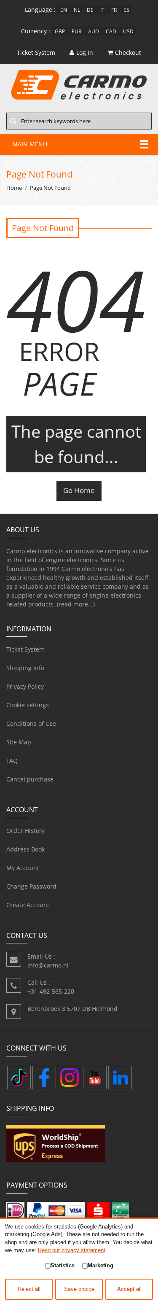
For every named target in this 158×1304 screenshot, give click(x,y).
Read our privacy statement (71, 1250)
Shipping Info (25, 668)
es (126, 9)
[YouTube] (95, 1077)
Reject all (29, 1289)
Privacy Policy (25, 686)
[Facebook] (44, 1077)
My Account (22, 868)
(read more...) (76, 604)
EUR (76, 31)
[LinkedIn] (120, 1077)
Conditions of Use (31, 723)
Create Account (27, 905)
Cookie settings (27, 705)
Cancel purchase (30, 779)
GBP (60, 31)
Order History (25, 831)
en (63, 9)
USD (128, 31)
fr (114, 9)
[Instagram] (69, 1077)
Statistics (63, 1265)
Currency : (35, 31)
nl (77, 9)
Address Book (25, 849)
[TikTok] (19, 1077)
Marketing (100, 1265)
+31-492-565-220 (50, 991)
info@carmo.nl (48, 965)
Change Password (31, 886)
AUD (93, 31)
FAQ (12, 761)
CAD (111, 31)
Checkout (128, 52)
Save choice (79, 1289)
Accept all (129, 1289)
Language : (40, 9)
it (102, 9)
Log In (84, 52)
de (90, 9)
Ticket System (25, 649)
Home (14, 187)
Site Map (18, 742)
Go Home (79, 490)
